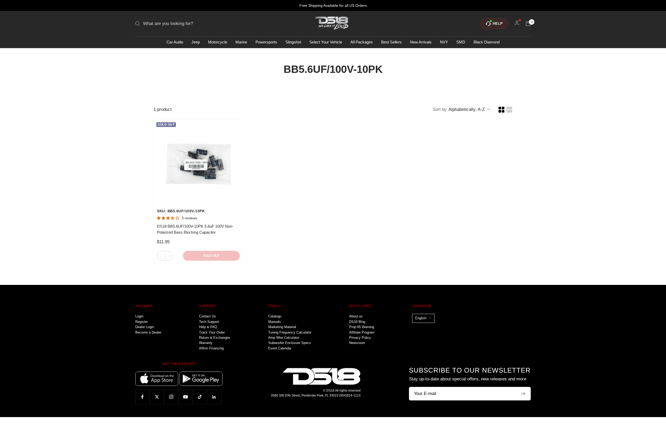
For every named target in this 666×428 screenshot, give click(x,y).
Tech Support (209, 322)
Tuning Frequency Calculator (289, 332)
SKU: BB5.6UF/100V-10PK (181, 211)
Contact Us (207, 316)
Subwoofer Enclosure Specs (289, 343)
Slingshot (293, 42)
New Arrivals (421, 42)
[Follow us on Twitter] (157, 397)
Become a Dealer (148, 332)
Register (141, 322)
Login (139, 316)
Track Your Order (212, 332)
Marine (241, 42)
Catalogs (274, 316)
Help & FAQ (208, 327)
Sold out (211, 256)
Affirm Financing (211, 348)
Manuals (274, 322)
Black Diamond (486, 42)
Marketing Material (282, 327)
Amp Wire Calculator (283, 338)
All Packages (361, 42)
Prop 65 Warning (361, 327)
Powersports (266, 42)
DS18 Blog (357, 322)
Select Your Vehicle (325, 42)
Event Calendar (279, 348)
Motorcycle (217, 42)
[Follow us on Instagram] (171, 397)
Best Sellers (391, 42)
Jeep (195, 42)
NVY (444, 42)
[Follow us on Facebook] (142, 397)
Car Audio (174, 42)
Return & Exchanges (214, 338)
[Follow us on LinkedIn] (214, 397)
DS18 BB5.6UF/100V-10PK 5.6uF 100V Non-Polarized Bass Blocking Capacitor (195, 229)
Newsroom (357, 343)
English (420, 318)
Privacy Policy (360, 338)
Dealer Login (144, 327)
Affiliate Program (361, 332)
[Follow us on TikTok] (200, 397)
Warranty (206, 343)
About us (356, 316)
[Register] (523, 393)
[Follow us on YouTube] (185, 397)
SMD (460, 42)
